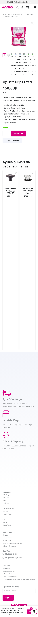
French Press (7, 514)
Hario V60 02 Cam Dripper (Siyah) (28, 191)
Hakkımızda (6, 568)
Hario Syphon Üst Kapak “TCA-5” (10, 191)
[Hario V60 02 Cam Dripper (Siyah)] (27, 178)
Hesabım (6, 535)
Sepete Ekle (18, 133)
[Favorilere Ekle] (15, 173)
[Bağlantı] (22, 7)
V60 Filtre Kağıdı (28, 14)
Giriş (4, 14)
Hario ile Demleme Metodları (12, 543)
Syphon (5, 511)
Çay (4, 519)
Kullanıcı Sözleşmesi (9, 574)
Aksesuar (6, 517)
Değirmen (6, 503)
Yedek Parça (7, 525)
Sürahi (5, 506)
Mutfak (5, 522)
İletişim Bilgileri (7, 540)
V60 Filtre (6, 497)
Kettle (4, 500)
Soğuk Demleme (8, 508)
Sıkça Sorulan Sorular (10, 576)
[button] (17, 7)
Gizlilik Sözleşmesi (9, 571)
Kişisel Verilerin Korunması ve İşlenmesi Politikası (19, 579)
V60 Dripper (7, 495)
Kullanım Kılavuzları (9, 546)
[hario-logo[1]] (7, 7)
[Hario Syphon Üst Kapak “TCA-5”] (10, 178)
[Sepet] (27, 7)
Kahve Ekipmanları (14, 14)
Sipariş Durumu (8, 538)
